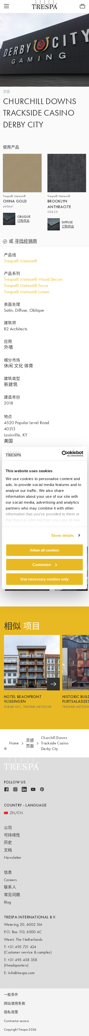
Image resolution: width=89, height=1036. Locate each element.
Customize (41, 565)
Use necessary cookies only (44, 579)
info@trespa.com (21, 972)
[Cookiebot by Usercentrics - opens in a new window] (62, 453)
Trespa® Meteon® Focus (26, 285)
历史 (8, 842)
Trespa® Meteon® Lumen (26, 292)
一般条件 (11, 995)
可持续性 (12, 835)
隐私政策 (11, 1012)
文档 (8, 850)
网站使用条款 (14, 1003)
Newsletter (12, 857)
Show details (62, 535)
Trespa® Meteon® (20, 261)
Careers (10, 879)
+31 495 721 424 (22, 946)
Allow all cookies (44, 550)
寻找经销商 (26, 241)
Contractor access (16, 1021)
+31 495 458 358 (22, 959)
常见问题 (12, 894)
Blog (7, 902)
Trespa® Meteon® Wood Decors (33, 279)
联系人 (10, 887)
